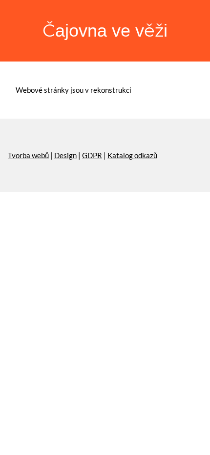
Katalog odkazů (132, 155)
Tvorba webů (28, 155)
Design (65, 155)
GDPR (92, 155)
